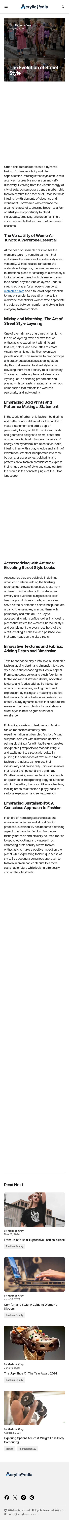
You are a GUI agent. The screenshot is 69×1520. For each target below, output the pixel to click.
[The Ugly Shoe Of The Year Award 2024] (34, 1343)
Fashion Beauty (14, 1246)
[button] (6, 7)
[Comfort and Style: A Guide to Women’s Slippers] (34, 1274)
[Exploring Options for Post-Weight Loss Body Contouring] (34, 1408)
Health (9, 1448)
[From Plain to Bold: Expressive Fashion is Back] (34, 1209)
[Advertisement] (34, 124)
